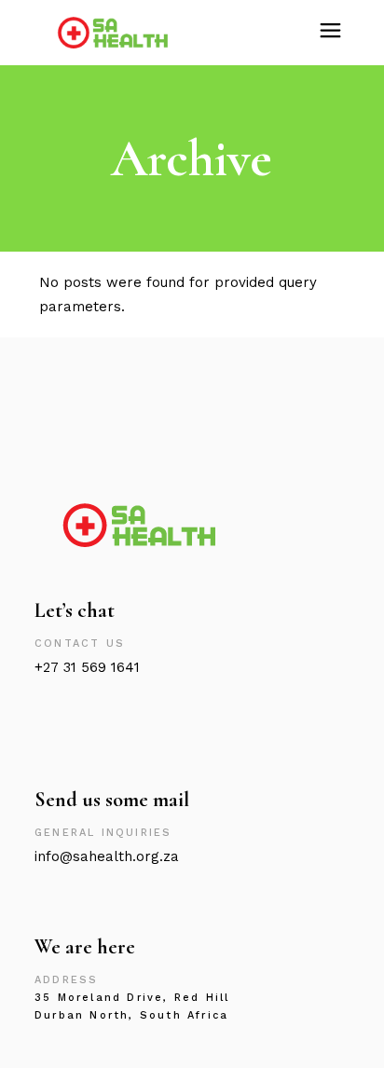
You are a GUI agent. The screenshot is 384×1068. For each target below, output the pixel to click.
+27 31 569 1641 (87, 667)
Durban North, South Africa (131, 1015)
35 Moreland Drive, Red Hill (131, 998)
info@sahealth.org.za (106, 856)
